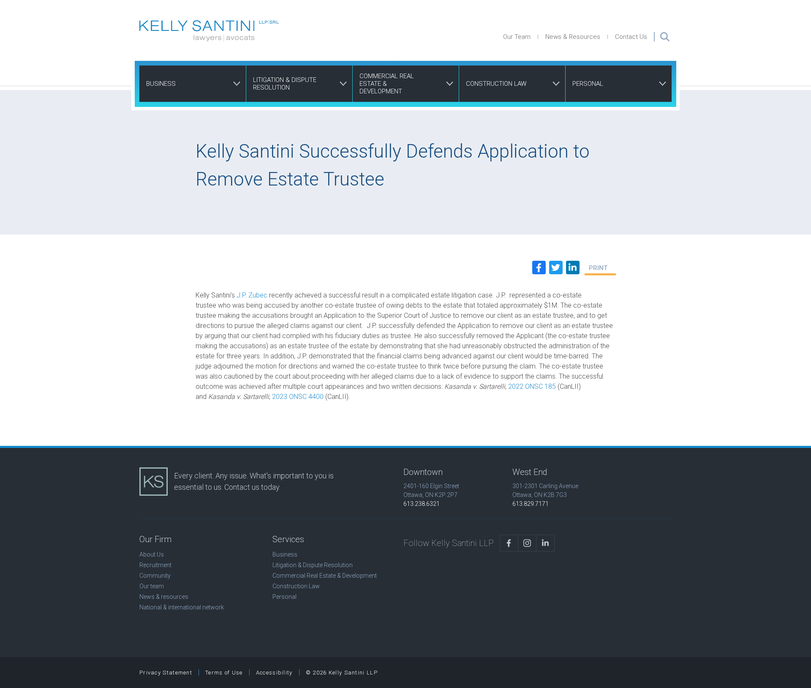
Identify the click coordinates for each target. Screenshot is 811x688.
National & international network (181, 607)
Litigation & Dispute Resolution (284, 83)
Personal (587, 83)
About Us (151, 554)
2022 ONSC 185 (532, 386)
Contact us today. (252, 487)
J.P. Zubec (252, 295)
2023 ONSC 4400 (298, 397)
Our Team (517, 37)
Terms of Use (224, 672)
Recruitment (155, 565)
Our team (151, 586)
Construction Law (496, 83)
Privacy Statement (165, 672)
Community (155, 575)
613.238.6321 (421, 503)
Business (161, 83)
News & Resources (572, 37)
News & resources (163, 596)
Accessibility (274, 672)
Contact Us (631, 37)
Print (598, 268)
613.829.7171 (530, 503)
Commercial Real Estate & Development (386, 83)
